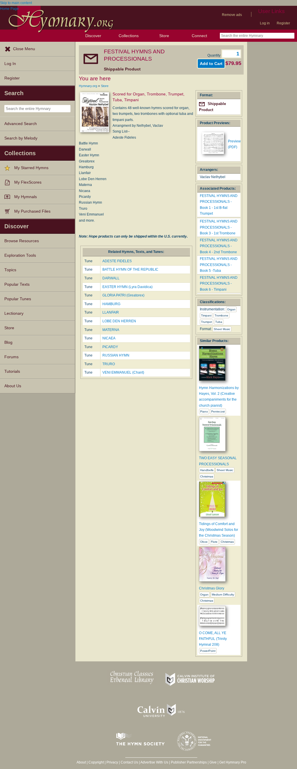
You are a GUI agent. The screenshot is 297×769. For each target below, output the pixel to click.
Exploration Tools (20, 255)
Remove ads (232, 15)
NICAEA (108, 338)
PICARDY (110, 347)
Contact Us (129, 762)
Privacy (112, 762)
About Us (12, 386)
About (81, 762)
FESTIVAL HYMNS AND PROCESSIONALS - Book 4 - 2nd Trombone (219, 246)
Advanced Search (20, 124)
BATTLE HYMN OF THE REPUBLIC (130, 269)
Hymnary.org (88, 86)
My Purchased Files (32, 211)
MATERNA (110, 330)
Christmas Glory (211, 588)
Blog (8, 342)
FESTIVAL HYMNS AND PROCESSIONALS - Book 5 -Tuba (219, 265)
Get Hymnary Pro (232, 762)
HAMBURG (111, 304)
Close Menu (24, 49)
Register (283, 23)
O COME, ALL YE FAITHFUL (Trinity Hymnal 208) (213, 639)
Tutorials (12, 371)
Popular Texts (17, 284)
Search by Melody (20, 138)
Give (213, 762)
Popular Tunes (17, 299)
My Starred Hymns (31, 168)
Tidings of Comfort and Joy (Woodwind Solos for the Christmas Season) (218, 530)
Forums (11, 357)
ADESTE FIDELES (117, 261)
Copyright (96, 762)
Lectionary (13, 313)
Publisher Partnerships (189, 762)
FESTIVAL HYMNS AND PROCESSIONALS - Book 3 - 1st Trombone (219, 227)
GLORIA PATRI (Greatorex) (123, 295)
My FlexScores (27, 182)
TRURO (108, 364)
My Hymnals (25, 197)
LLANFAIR (110, 312)
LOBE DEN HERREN (119, 321)
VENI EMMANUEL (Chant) (123, 372)
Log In (10, 63)
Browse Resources (21, 241)
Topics (10, 270)
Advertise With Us (154, 762)
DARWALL (110, 278)
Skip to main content (16, 3)
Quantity (214, 55)
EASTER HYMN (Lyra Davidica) (127, 287)
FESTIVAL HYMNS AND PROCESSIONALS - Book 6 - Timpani (219, 284)
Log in (265, 23)
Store (164, 35)
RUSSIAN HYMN (115, 355)
